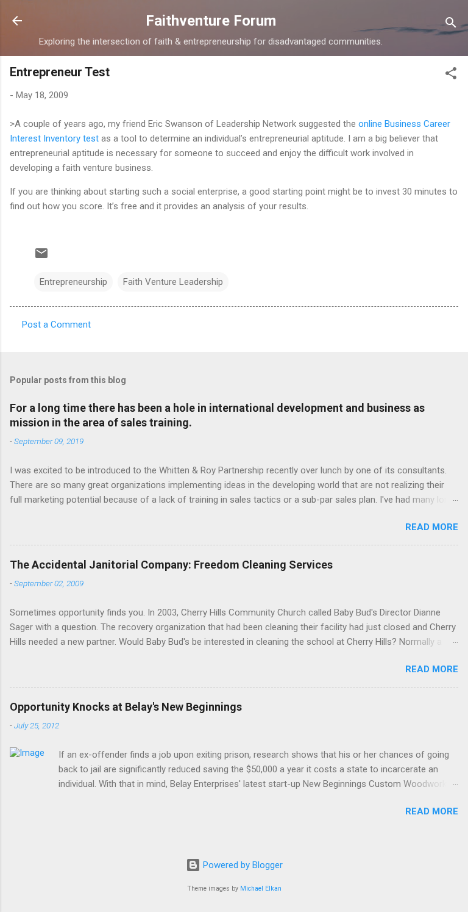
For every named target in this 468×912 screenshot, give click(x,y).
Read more (431, 527)
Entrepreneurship (73, 281)
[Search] (451, 24)
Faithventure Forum (211, 20)
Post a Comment (56, 324)
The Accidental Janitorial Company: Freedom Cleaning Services (171, 564)
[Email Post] (41, 257)
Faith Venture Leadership (173, 281)
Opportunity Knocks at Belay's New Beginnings (126, 706)
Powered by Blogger (241, 865)
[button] (451, 75)
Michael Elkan (261, 888)
